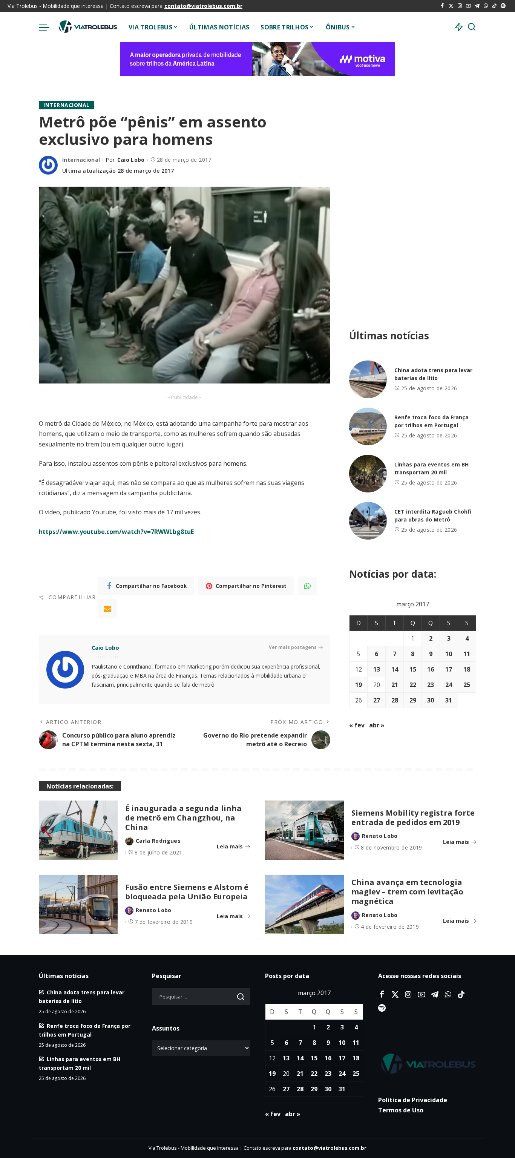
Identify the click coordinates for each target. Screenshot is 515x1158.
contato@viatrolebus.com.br (203, 5)
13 (376, 669)
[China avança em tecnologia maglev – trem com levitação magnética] (304, 904)
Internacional (66, 105)
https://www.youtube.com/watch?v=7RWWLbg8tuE (116, 532)
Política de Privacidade (412, 1100)
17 (448, 669)
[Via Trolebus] (87, 27)
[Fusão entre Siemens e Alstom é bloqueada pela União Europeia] (78, 904)
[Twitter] (451, 6)
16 (430, 669)
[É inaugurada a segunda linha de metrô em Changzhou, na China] (78, 830)
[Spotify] (503, 6)
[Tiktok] (494, 6)
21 (394, 685)
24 (448, 685)
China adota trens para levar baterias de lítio (433, 374)
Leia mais (230, 846)
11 (466, 654)
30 (430, 700)
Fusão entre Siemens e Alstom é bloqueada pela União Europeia (186, 892)
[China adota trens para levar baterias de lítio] (368, 379)
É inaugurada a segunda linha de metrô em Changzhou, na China (183, 817)
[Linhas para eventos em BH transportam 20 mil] (368, 473)
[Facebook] (442, 6)
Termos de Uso (400, 1110)
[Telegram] (477, 6)
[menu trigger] (48, 27)
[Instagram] (459, 6)
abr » (377, 725)
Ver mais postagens (293, 647)
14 (394, 669)
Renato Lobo (380, 835)
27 (376, 700)
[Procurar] (471, 27)
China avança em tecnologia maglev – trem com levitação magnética (407, 891)
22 (412, 685)
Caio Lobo (131, 159)
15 (412, 669)
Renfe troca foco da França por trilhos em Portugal (431, 421)
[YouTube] (468, 6)
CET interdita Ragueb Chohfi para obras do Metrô (432, 515)
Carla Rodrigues (158, 840)
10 (448, 654)
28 (394, 700)
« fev (357, 725)
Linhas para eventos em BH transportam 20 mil (431, 468)
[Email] (107, 608)
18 (466, 669)
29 (412, 700)
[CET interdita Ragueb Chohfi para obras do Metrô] (368, 521)
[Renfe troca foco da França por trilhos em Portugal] (368, 426)
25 (466, 685)
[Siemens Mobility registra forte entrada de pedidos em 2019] (304, 830)
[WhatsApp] (485, 6)
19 (358, 685)
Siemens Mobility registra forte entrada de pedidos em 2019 (413, 817)
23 (430, 685)
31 (448, 700)
